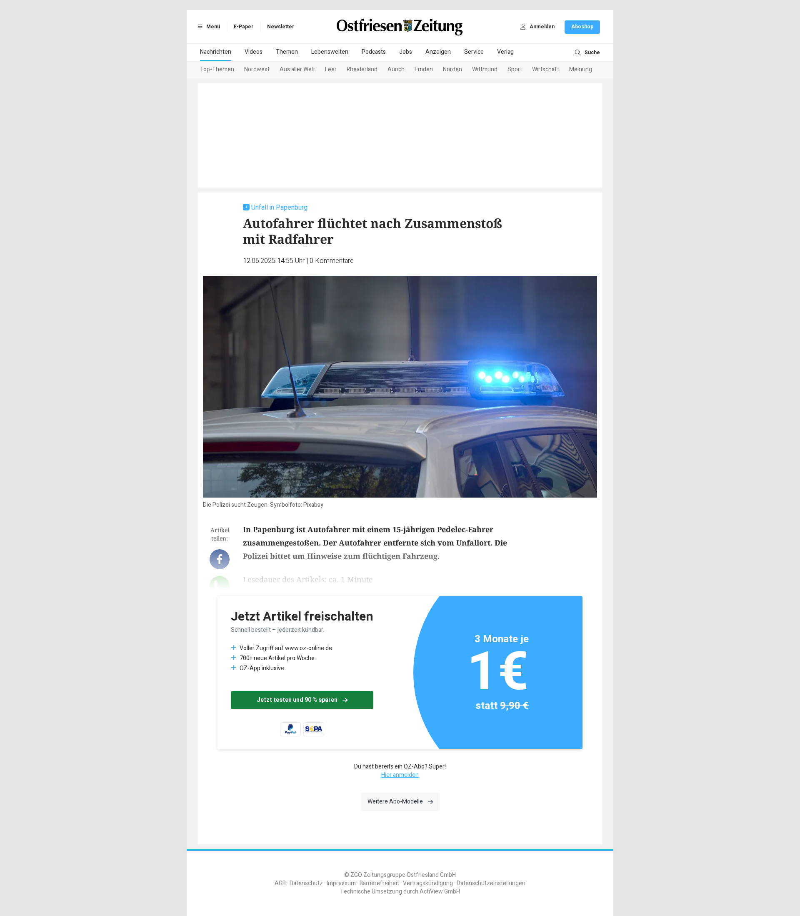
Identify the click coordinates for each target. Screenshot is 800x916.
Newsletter (280, 26)
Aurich (396, 69)
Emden (424, 69)
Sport (515, 69)
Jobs (405, 52)
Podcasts (374, 52)
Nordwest (257, 69)
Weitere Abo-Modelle (395, 801)
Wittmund (485, 69)
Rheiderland (362, 69)
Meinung (580, 69)
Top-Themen (217, 69)
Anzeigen (438, 52)
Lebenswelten (329, 52)
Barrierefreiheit (379, 883)
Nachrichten (215, 52)
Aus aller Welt (297, 69)
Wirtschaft (545, 69)
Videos (253, 52)
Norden (452, 69)
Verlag (505, 52)
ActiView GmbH (440, 891)
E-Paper (243, 26)
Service (474, 52)
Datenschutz (306, 883)
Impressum (341, 883)
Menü (212, 26)
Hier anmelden (400, 775)
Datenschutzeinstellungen (491, 883)
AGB (280, 883)
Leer (331, 69)
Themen (287, 52)
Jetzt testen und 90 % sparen (297, 700)
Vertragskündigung (428, 883)
